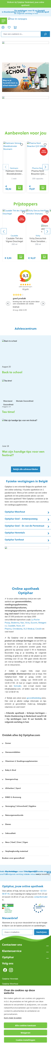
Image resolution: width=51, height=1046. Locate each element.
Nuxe (18, 626)
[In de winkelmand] (21, 256)
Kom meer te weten (13, 1017)
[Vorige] (4, 231)
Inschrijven (41, 932)
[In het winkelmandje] (19, 187)
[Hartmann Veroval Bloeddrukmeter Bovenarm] (14, 153)
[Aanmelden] (3, 27)
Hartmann (14, 168)
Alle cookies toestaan (25, 1025)
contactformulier (41, 897)
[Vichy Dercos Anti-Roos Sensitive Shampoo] (38, 221)
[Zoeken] (45, 34)
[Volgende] (47, 231)
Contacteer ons (12, 945)
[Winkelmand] (15, 27)
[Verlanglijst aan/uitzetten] (21, 145)
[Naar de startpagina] (29, 20)
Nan (22, 623)
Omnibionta (17, 629)
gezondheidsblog (34, 698)
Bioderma (15, 623)
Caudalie (14, 236)
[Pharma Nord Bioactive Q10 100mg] (37, 153)
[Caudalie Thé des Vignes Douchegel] (14, 221)
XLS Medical (28, 629)
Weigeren (25, 1032)
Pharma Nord (37, 168)
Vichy (38, 236)
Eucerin (34, 623)
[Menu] (3, 21)
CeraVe (38, 629)
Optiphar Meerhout (10, 984)
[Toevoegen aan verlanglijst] (23, 212)
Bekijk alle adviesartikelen (25, 469)
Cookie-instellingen (25, 1040)
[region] (25, 231)
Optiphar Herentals (10, 979)
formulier (16, 686)
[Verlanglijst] (9, 27)
